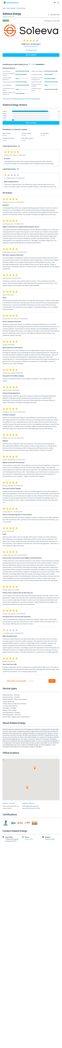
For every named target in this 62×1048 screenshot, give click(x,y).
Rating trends (32, 50)
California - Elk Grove (28, 803)
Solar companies (11, 8)
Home (4, 8)
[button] (27, 787)
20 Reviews (35, 44)
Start (52, 681)
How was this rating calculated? (31, 46)
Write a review (31, 55)
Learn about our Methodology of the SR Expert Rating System (21, 99)
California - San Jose (9, 803)
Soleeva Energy (49, 839)
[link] (11, 2)
